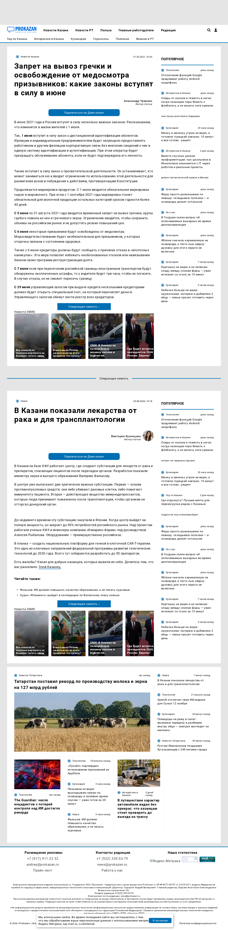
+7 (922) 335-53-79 (112, 859)
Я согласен (160, 920)
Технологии (172, 70)
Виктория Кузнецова (126, 436)
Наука (24, 401)
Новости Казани (30, 56)
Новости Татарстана (30, 675)
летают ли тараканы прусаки (178, 460)
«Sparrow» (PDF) (135, 913)
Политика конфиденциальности (197, 923)
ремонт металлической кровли (179, 177)
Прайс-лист (42, 870)
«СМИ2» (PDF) (118, 913)
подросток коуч (170, 514)
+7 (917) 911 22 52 (42, 859)
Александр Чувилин (138, 101)
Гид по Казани (174, 495)
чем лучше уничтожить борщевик (180, 116)
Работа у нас (112, 870)
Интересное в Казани (178, 93)
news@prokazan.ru (112, 864)
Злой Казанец (50, 567)
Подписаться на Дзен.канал (84, 112)
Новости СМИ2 (24, 311)
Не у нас (170, 212)
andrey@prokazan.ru (43, 864)
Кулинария (172, 128)
